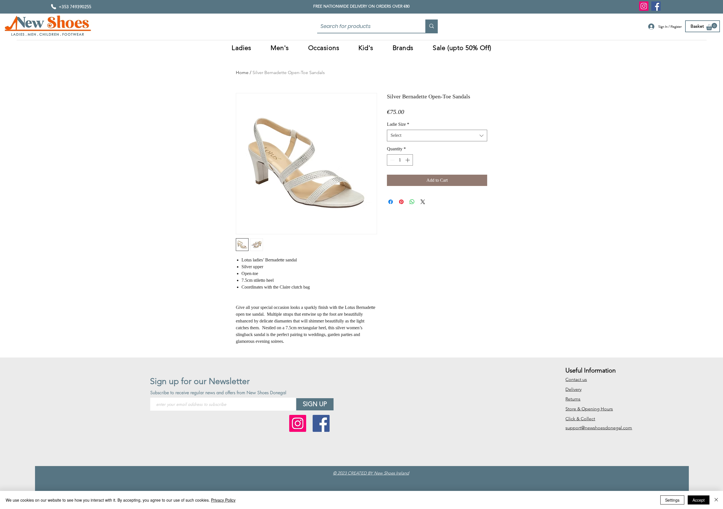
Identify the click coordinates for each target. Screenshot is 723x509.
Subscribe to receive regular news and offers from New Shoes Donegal (218, 393)
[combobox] (437, 135)
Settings (672, 500)
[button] (711, 26)
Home (242, 72)
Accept (698, 500)
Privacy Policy (223, 500)
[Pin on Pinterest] (401, 201)
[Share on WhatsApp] (412, 201)
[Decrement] (392, 160)
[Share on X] (422, 201)
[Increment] (408, 160)
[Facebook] (656, 6)
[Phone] (53, 6)
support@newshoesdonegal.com (598, 427)
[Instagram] (643, 6)
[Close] (716, 499)
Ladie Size (398, 124)
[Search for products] (431, 26)
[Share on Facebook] (390, 201)
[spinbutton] (400, 160)
